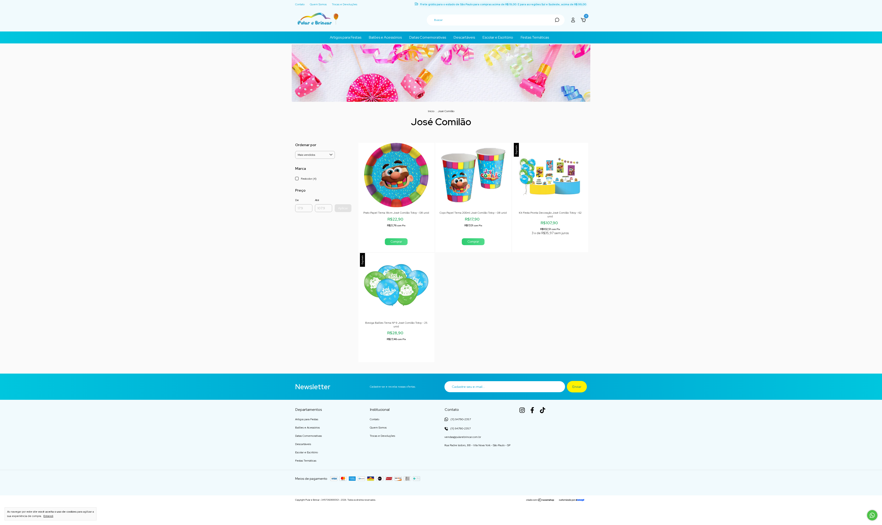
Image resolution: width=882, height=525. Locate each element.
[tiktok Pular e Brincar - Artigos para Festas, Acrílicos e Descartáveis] (543, 410)
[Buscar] (556, 20)
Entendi (48, 516)
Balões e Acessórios (385, 37)
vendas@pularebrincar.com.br (462, 437)
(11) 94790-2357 (460, 428)
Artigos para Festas (345, 37)
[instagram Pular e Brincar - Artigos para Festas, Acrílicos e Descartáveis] (522, 410)
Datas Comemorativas (427, 37)
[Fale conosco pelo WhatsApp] (872, 515)
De (297, 200)
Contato (300, 4)
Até (317, 200)
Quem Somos (318, 4)
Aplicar (343, 208)
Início (431, 111)
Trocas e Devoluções (344, 4)
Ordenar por (305, 144)
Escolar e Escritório (498, 37)
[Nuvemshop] (540, 500)
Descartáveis (464, 37)
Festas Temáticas (535, 37)
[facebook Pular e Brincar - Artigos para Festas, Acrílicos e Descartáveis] (532, 410)
